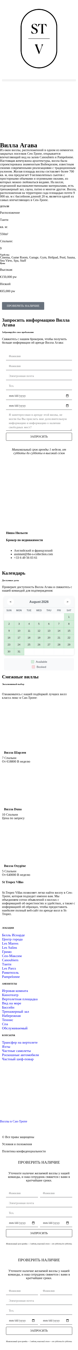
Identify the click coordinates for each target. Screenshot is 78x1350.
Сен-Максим (12, 956)
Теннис (7, 1020)
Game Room (19, 257)
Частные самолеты (16, 1051)
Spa (16, 260)
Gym (43, 257)
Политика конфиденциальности (24, 1151)
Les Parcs (9, 968)
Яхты (6, 1047)
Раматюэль (10, 972)
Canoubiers (10, 960)
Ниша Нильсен (17, 533)
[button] (39, 80)
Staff (23, 260)
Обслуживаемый (15, 1028)
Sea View (6, 260)
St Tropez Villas (12, 882)
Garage (33, 257)
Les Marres (10, 943)
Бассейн (8, 1007)
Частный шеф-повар (18, 1059)
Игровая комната (15, 991)
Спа (5, 1024)
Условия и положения (17, 1144)
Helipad (53, 257)
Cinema (5, 257)
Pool (62, 257)
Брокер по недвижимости (24, 540)
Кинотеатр (10, 995)
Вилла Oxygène (15, 866)
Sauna (71, 257)
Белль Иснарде (13, 935)
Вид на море (11, 1003)
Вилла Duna (13, 809)
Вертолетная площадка (20, 999)
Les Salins (9, 948)
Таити (6, 964)
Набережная (11, 1016)
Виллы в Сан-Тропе (13, 1121)
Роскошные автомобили (20, 1055)
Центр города (12, 939)
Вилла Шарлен (15, 752)
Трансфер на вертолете (20, 1042)
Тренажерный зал (15, 1011)
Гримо (7, 952)
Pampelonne (11, 977)
